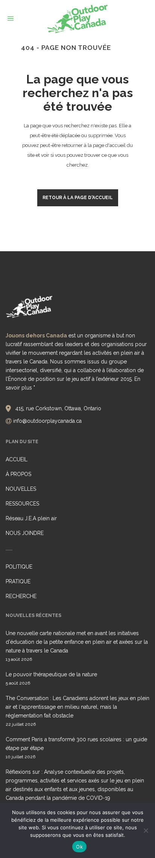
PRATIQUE (18, 581)
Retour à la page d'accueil (78, 197)
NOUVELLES (21, 489)
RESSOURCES (22, 504)
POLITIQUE (19, 567)
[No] (145, 830)
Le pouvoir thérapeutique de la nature (51, 674)
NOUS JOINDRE (25, 533)
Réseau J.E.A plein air (31, 518)
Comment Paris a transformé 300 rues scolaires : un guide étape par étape (76, 743)
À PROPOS (18, 474)
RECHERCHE (21, 596)
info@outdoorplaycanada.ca (47, 421)
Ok (79, 847)
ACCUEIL (16, 459)
